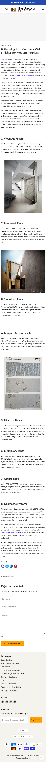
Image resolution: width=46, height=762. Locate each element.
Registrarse (35, 720)
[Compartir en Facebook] (2, 566)
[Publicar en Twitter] (7, 566)
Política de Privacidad (8, 684)
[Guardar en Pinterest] (15, 566)
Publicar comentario (12, 643)
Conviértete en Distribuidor (10, 670)
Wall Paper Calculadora (9, 691)
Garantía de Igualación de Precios (12, 673)
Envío (3, 680)
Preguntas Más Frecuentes (10, 663)
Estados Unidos (21, 736)
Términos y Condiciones (9, 677)
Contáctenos (5, 667)
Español (22, 730)
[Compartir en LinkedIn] (11, 566)
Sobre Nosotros (6, 660)
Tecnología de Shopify (23, 758)
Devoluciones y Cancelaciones (11, 687)
